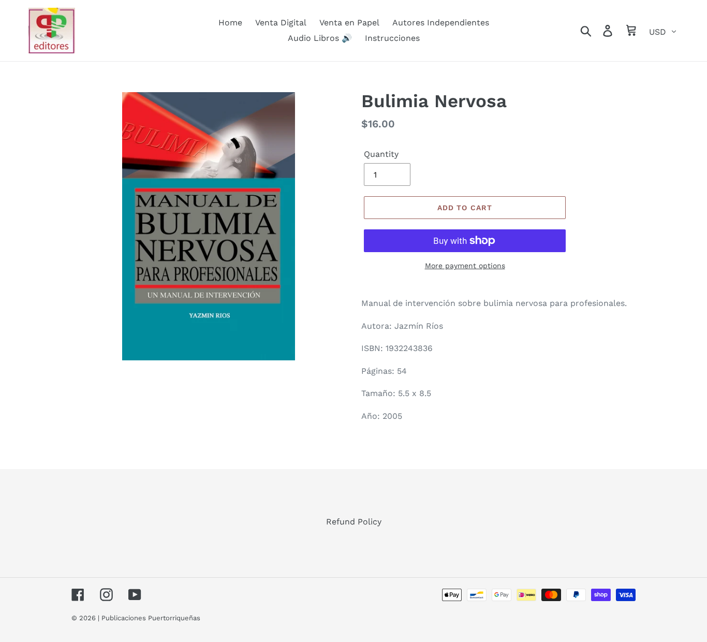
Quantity (381, 154)
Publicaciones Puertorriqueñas (150, 618)
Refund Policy (353, 522)
